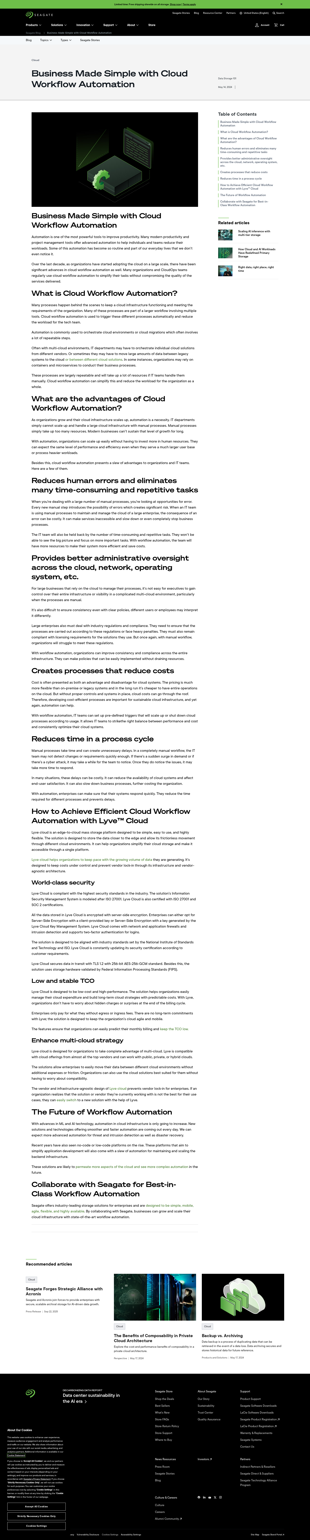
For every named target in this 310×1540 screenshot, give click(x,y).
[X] (215, 1508)
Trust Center (206, 1412)
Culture (160, 1505)
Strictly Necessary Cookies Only (36, 1516)
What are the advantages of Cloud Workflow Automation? (248, 140)
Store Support (164, 1433)
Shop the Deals (165, 1399)
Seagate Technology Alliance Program (258, 1482)
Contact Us (247, 1446)
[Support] (116, 25)
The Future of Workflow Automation (243, 195)
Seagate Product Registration (259, 1419)
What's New (162, 1412)
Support (108, 25)
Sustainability (206, 1405)
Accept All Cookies (36, 1506)
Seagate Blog (33, 33)
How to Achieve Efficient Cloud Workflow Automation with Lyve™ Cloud (246, 187)
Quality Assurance (209, 1419)
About (131, 25)
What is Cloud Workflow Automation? (244, 132)
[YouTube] (209, 1508)
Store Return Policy (167, 1426)
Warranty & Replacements (256, 1433)
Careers (160, 1512)
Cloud (31, 1280)
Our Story (204, 1399)
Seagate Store (164, 1391)
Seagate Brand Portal (272, 1534)
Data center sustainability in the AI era (91, 1398)
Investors (204, 1459)
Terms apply (189, 4)
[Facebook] (199, 1508)
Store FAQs (162, 1419)
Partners (231, 13)
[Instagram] (220, 1508)
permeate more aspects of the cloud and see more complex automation (132, 1167)
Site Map (255, 1534)
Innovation (83, 25)
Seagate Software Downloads (258, 1405)
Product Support (250, 1399)
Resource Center (212, 13)
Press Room (162, 1466)
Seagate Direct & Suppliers (257, 1473)
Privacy (70, 1534)
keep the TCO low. (174, 1029)
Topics (44, 40)
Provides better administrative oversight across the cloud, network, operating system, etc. (248, 162)
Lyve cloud (117, 1089)
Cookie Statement (16, 1455)
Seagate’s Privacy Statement (37, 1479)
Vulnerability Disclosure (88, 1534)
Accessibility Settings (131, 1534)
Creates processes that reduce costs (243, 172)
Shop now (175, 4)
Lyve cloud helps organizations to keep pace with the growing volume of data (92, 860)
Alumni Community (167, 1519)
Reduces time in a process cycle (241, 178)
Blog (196, 13)
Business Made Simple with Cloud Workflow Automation (248, 123)
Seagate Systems (251, 1440)
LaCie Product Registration (257, 1426)
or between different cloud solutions (93, 360)
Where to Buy (164, 1440)
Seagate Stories (181, 13)
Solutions (57, 25)
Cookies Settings (110, 1534)
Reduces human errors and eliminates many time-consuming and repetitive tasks (248, 150)
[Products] (40, 25)
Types (64, 40)
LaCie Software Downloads (257, 1412)
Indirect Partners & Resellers (258, 1466)
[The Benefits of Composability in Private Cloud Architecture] (155, 1297)
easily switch (66, 1100)
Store (151, 25)
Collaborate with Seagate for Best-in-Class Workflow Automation (244, 203)
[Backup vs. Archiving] (243, 1297)
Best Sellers (162, 1405)
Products (32, 25)
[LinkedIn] (204, 1508)
